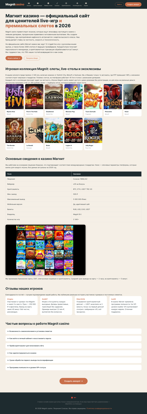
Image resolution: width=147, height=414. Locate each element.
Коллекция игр (77, 5)
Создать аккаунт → (73, 381)
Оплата (29, 5)
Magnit (15, 4)
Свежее (57, 5)
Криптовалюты (66, 5)
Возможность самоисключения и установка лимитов (30, 331)
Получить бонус (32, 58)
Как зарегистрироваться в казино (22, 353)
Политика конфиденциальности (99, 408)
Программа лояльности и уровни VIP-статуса (27, 367)
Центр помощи (37, 5)
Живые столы (48, 5)
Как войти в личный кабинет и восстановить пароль (30, 338)
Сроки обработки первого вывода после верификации (31, 360)
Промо (86, 5)
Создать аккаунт (133, 4)
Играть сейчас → (14, 58)
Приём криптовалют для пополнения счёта (26, 346)
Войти (119, 4)
